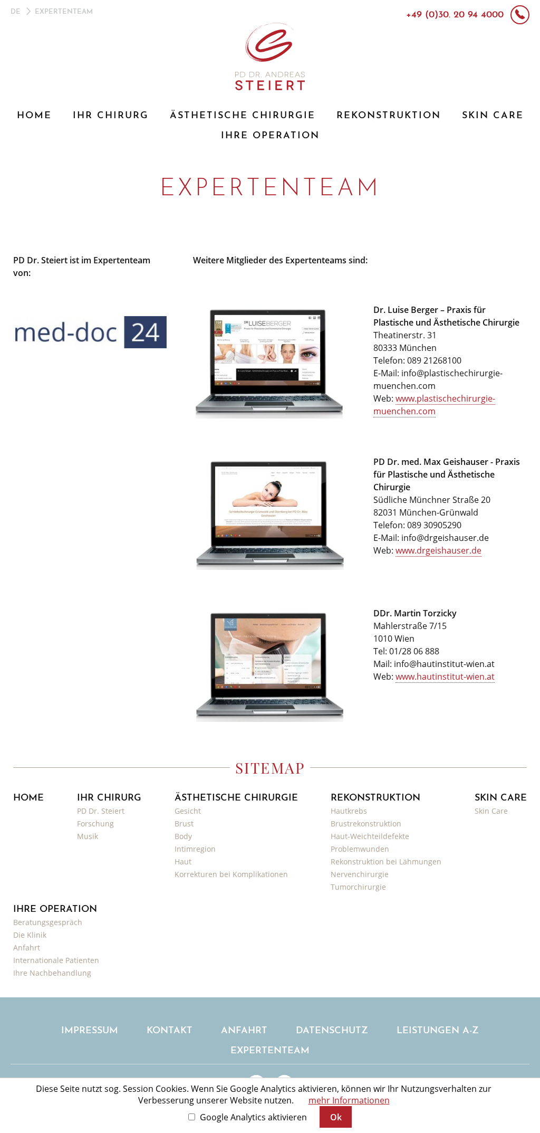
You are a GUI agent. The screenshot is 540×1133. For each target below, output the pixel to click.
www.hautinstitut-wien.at (445, 676)
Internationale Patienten (56, 960)
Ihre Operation (270, 136)
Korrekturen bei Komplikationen (231, 874)
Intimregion (195, 849)
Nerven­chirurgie (360, 874)
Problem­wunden (360, 849)
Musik (87, 836)
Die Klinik (29, 935)
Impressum (89, 1031)
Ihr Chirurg (111, 116)
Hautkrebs (349, 811)
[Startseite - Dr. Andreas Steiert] (270, 56)
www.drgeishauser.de (438, 550)
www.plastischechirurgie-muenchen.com (434, 405)
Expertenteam (270, 1051)
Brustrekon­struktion (366, 823)
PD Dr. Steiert (100, 811)
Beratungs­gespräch (47, 922)
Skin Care (493, 116)
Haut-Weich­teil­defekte (370, 836)
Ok (336, 1117)
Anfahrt (26, 947)
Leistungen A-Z (438, 1031)
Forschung (95, 823)
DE (16, 11)
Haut (183, 861)
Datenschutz (332, 1031)
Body (183, 836)
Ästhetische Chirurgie (242, 116)
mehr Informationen (349, 1100)
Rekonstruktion (388, 116)
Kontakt (169, 1031)
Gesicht (188, 811)
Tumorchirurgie (358, 887)
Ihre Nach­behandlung (52, 973)
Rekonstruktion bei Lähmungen (386, 861)
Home (34, 116)
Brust (184, 823)
